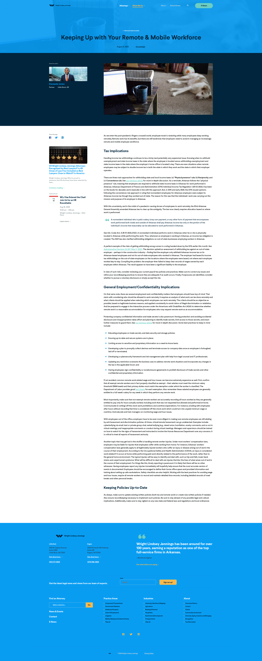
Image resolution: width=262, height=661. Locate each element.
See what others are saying (147, 564)
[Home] (70, 542)
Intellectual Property (112, 610)
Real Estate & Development (154, 616)
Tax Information (190, 622)
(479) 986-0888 (93, 562)
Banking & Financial (151, 610)
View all (107, 622)
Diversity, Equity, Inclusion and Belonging (198, 616)
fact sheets (140, 389)
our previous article (134, 180)
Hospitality (149, 613)
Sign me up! (168, 582)
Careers (188, 606)
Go (90, 606)
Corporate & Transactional (114, 603)
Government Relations (112, 606)
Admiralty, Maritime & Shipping (155, 603)
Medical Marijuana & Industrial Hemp (117, 619)
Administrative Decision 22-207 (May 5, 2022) (123, 249)
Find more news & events (131, 31)
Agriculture (149, 606)
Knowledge (140, 46)
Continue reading (56, 188)
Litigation (108, 616)
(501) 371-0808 (54, 562)
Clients (187, 610)
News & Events (175, 6)
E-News (204, 5)
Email (121, 578)
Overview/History (191, 603)
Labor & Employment (112, 613)
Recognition (189, 619)
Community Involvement (193, 613)
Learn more (64, 221)
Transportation (150, 619)
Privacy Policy (149, 653)
